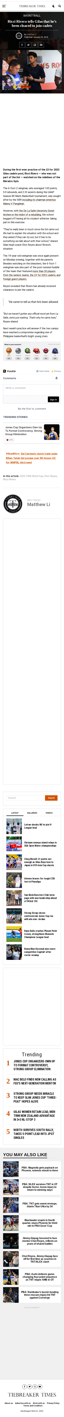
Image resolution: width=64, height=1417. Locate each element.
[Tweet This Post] (28, 45)
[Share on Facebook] (22, 45)
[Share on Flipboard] (35, 45)
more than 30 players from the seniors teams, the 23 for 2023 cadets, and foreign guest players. (31, 275)
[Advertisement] (32, 130)
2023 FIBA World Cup (31, 476)
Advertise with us (23, 1403)
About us (9, 1403)
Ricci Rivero (9, 479)
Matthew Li (31, 34)
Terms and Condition (32, 1406)
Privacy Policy (53, 1403)
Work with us (39, 1403)
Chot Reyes (50, 476)
